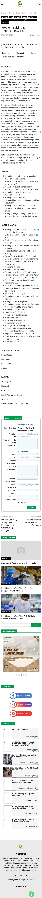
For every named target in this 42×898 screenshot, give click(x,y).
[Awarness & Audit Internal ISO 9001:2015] (21, 550)
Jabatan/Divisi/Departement (29, 457)
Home (3, 13)
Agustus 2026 (6, 558)
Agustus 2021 (6, 612)
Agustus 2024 (6, 584)
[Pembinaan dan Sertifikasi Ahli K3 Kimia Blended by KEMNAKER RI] (21, 603)
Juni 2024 (5, 17)
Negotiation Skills (15, 17)
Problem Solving (7, 20)
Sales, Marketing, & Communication (25, 20)
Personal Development (29, 17)
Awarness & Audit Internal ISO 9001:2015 (18, 563)
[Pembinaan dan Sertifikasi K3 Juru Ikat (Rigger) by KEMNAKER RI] (21, 575)
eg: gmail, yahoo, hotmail (28, 484)
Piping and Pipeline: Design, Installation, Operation (32, 522)
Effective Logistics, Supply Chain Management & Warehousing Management (9, 525)
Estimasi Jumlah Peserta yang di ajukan (27, 435)
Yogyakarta (5, 23)
